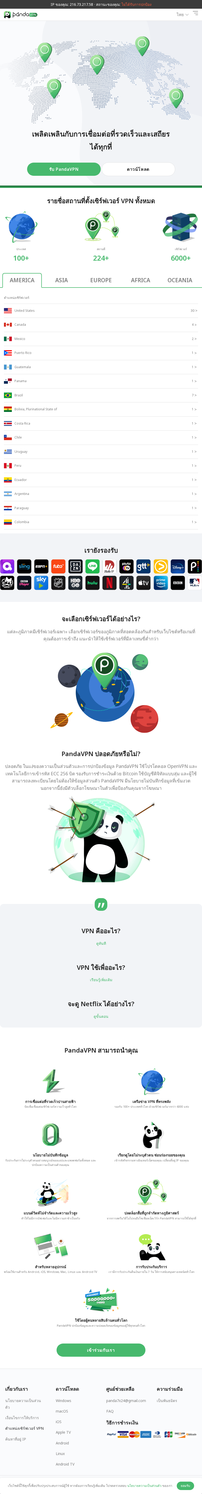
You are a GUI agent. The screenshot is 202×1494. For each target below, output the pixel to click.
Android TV (65, 1464)
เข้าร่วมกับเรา (101, 1350)
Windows (63, 1400)
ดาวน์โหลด (138, 169)
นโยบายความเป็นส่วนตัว (23, 1404)
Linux (60, 1453)
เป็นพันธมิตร (167, 1400)
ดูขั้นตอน (101, 1016)
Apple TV (63, 1432)
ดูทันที (101, 943)
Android (62, 1443)
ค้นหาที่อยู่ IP (15, 1439)
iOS (59, 1421)
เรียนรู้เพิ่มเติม (101, 979)
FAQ (110, 1411)
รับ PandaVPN (64, 169)
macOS (62, 1411)
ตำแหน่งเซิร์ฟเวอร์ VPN (24, 1428)
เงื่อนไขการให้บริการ (22, 1417)
